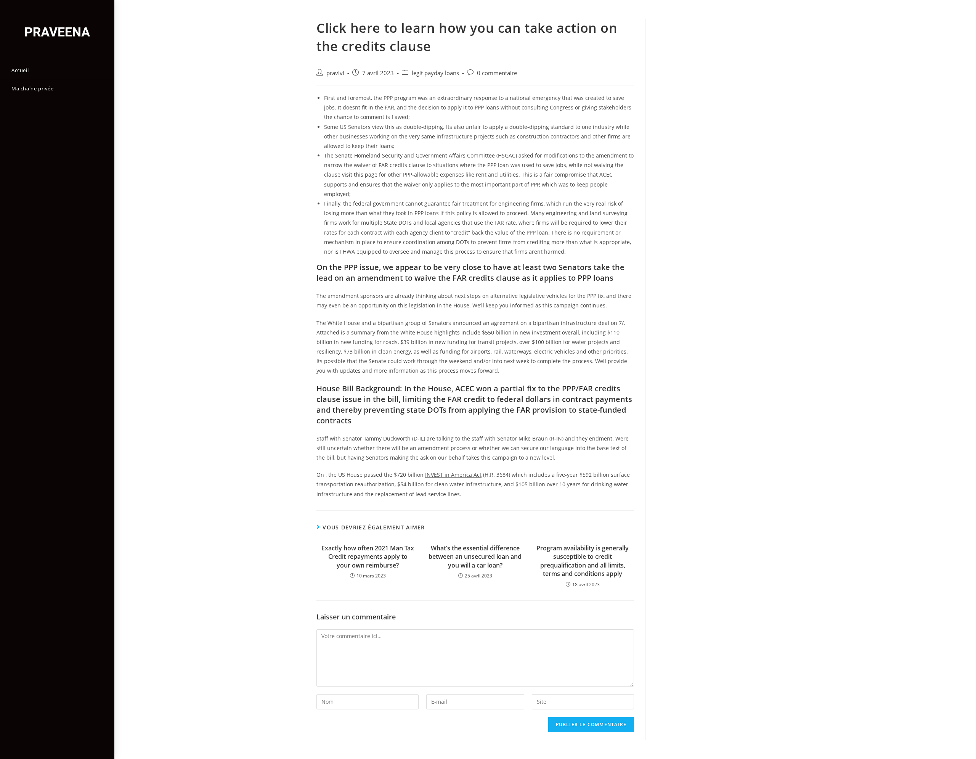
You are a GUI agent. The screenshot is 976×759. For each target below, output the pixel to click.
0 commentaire (497, 73)
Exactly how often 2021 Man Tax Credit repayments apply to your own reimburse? (367, 556)
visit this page (359, 174)
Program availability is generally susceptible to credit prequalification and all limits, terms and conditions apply (582, 561)
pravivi (335, 73)
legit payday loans (435, 73)
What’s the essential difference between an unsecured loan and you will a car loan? (475, 556)
